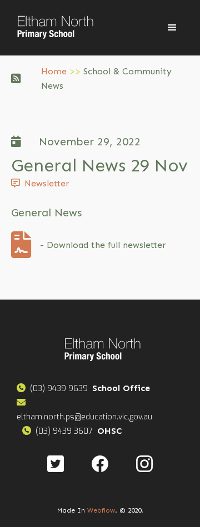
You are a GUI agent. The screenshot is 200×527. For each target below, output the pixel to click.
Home (54, 71)
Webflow (101, 510)
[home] (52, 27)
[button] (172, 27)
